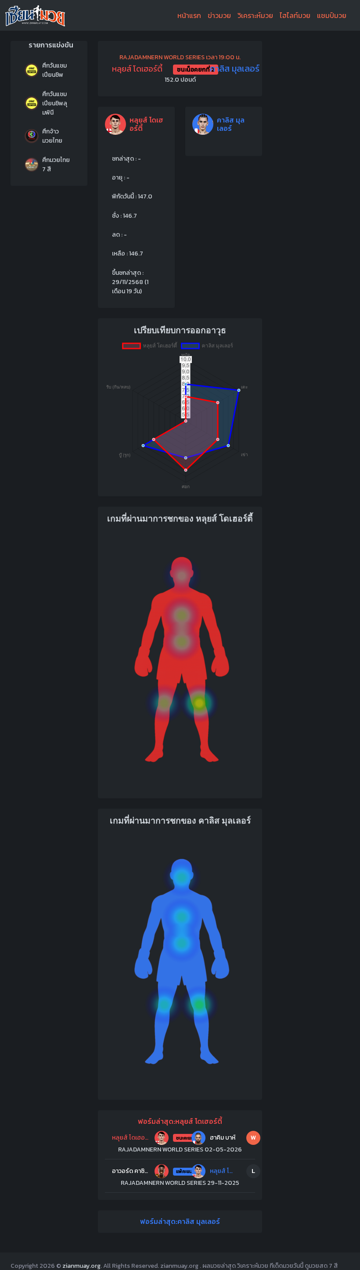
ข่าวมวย (219, 15)
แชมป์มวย (331, 15)
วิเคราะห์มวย (255, 15)
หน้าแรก (189, 15)
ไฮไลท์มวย (295, 15)
